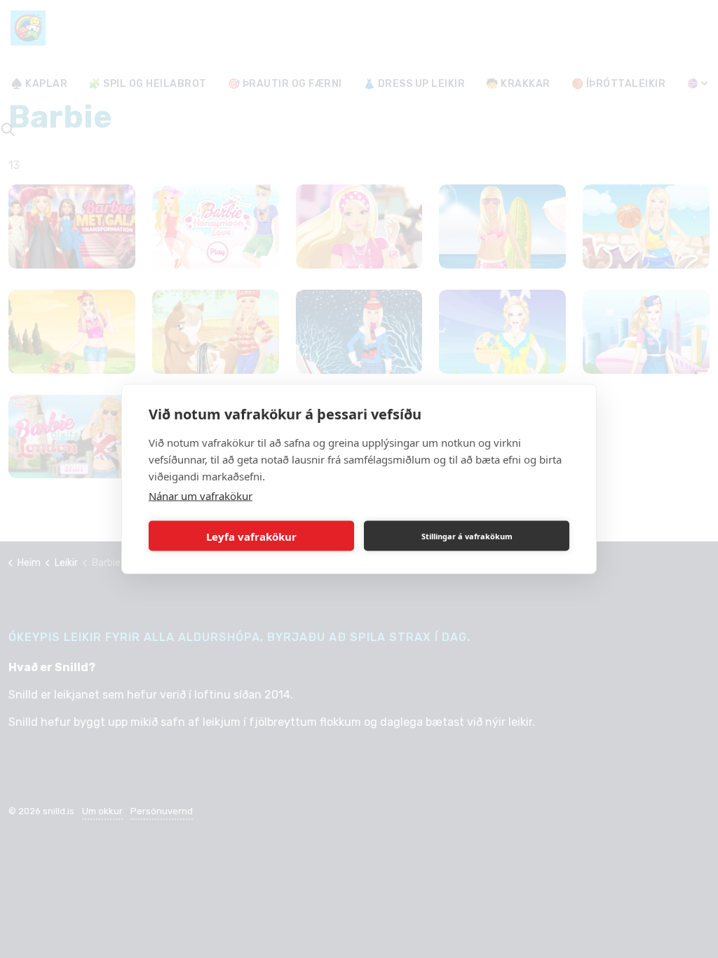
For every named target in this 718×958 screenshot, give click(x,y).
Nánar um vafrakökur (200, 496)
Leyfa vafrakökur (251, 536)
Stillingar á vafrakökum (467, 535)
